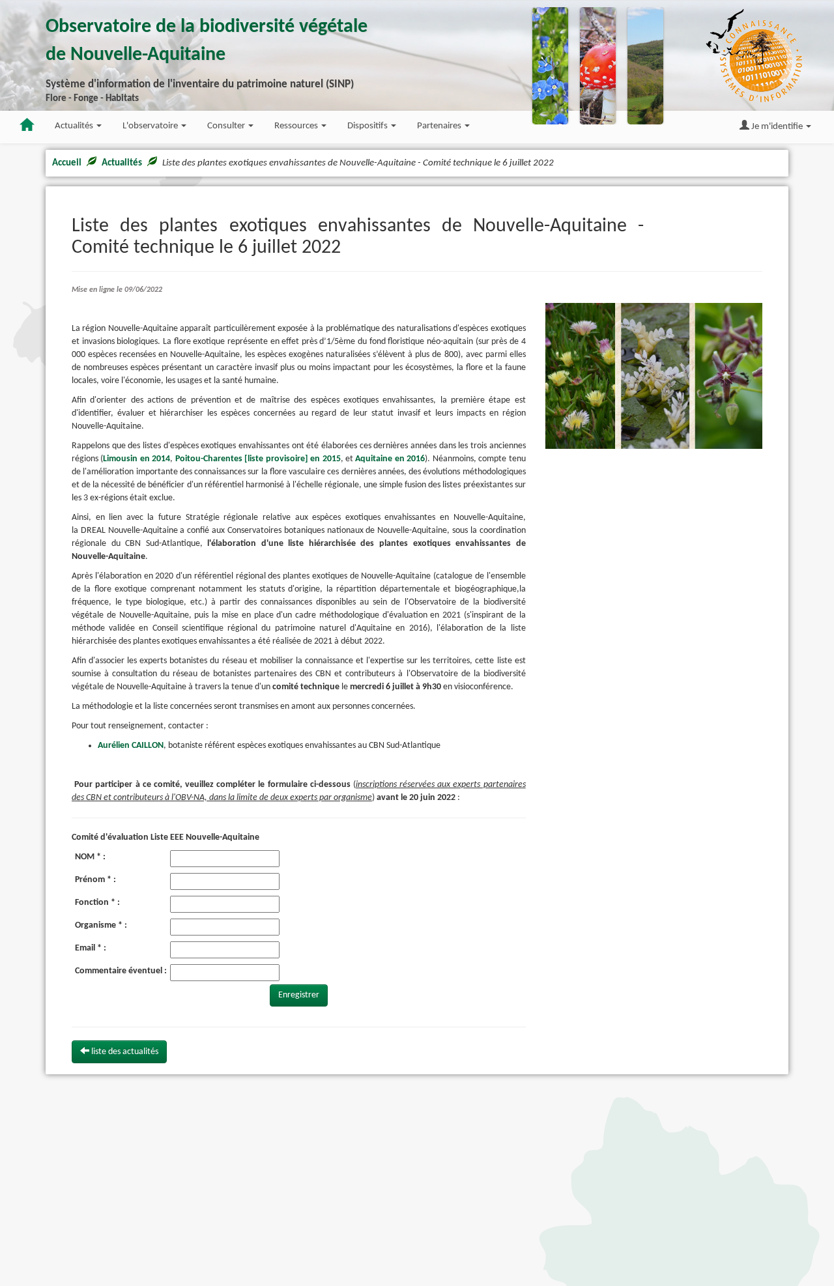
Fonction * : (97, 902)
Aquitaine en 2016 (390, 459)
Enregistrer (298, 995)
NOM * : (90, 857)
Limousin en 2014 (136, 459)
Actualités (122, 163)
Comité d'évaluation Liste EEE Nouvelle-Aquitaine (165, 837)
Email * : (90, 948)
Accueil (66, 163)
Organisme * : (101, 925)
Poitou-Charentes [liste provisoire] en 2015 (258, 459)
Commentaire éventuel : (121, 971)
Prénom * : (95, 880)
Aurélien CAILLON (131, 745)
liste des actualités (123, 1052)
